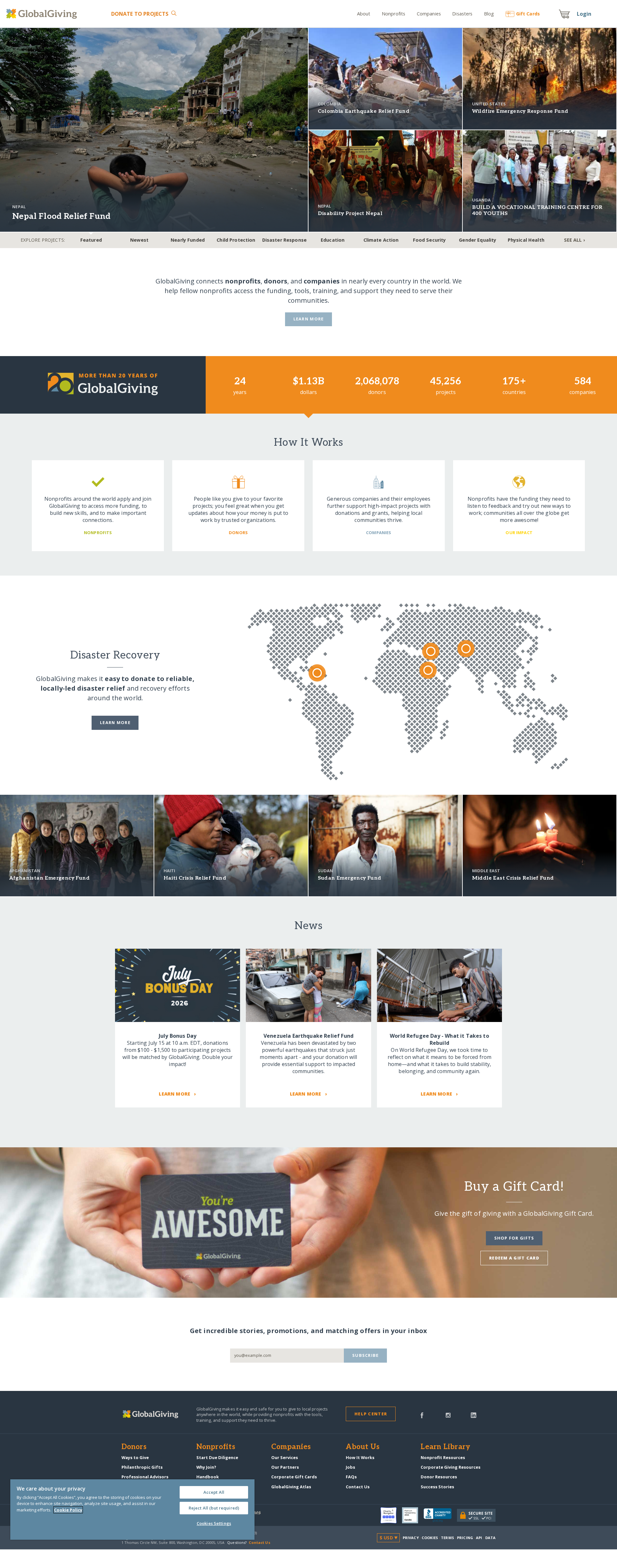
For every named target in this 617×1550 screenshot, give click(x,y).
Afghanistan (24, 871)
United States (489, 104)
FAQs (351, 1477)
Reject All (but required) (214, 1508)
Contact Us (358, 1487)
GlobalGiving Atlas (291, 1487)
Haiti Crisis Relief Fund (195, 878)
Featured (91, 240)
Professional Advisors (144, 1477)
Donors (134, 1447)
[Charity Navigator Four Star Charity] (391, 1515)
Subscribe (365, 1355)
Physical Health (526, 240)
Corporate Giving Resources (450, 1467)
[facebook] (422, 1414)
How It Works (360, 1457)
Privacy (411, 1537)
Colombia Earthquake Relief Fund (363, 111)
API (479, 1537)
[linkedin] (473, 1414)
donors (275, 281)
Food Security (429, 240)
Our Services (284, 1457)
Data (490, 1537)
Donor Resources (439, 1477)
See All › (574, 240)
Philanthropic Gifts (142, 1467)
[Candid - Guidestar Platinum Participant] (413, 1515)
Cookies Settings (214, 1523)
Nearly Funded (188, 240)
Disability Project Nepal (350, 214)
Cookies (430, 1537)
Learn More (308, 319)
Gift (528, 14)
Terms (447, 1537)
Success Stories (437, 1487)
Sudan (325, 871)
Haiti (169, 871)
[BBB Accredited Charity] (440, 1515)
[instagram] (448, 1414)
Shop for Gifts (514, 1238)
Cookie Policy (68, 1510)
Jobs (350, 1467)
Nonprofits (393, 14)
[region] (132, 1509)
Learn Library (445, 1447)
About (364, 14)
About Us (363, 1447)
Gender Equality (477, 240)
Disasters (462, 14)
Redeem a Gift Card (514, 1258)
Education (332, 240)
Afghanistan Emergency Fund (49, 878)
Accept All (213, 1492)
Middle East (486, 871)
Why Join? (206, 1467)
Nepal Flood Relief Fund (61, 216)
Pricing (465, 1537)
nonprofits (243, 281)
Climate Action (381, 240)
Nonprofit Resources (443, 1457)
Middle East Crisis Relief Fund (513, 878)
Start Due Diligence (217, 1457)
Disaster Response (284, 240)
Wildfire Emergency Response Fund (520, 111)
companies (322, 281)
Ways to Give (135, 1457)
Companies (429, 14)
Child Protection (236, 240)
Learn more (115, 722)
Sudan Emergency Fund (349, 878)
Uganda (481, 200)
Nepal (19, 207)
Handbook (207, 1477)
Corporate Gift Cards (294, 1477)
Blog (489, 14)
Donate (139, 13)
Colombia (329, 104)
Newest (139, 240)
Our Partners (285, 1467)
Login (584, 13)
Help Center (370, 1414)
